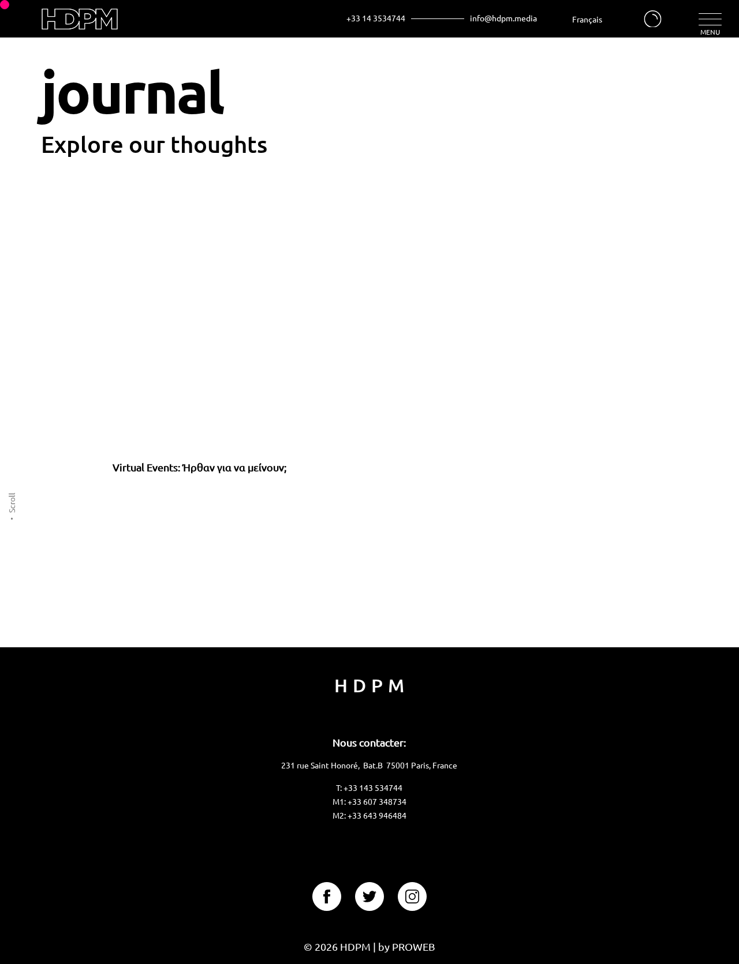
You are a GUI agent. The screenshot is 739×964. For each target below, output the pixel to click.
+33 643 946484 (377, 815)
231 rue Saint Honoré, (322, 765)
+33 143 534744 (373, 787)
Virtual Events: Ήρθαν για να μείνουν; (199, 467)
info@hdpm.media (503, 17)
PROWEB (413, 946)
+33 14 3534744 (375, 17)
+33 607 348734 (377, 801)
